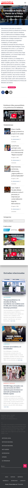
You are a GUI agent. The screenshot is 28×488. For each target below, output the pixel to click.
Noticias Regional (7, 445)
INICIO (6, 476)
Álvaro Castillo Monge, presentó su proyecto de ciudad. (17, 131)
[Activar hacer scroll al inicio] (25, 485)
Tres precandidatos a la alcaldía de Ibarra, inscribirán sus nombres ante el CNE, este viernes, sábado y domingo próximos (14, 304)
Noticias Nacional (7, 442)
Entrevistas (5, 453)
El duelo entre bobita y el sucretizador (12, 348)
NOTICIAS (13, 476)
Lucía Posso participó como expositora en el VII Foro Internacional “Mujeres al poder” (17, 150)
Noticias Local (6, 438)
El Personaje (6, 460)
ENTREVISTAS (14, 480)
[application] (14, 116)
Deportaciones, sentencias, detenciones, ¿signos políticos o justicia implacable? (17, 171)
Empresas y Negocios (9, 383)
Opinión (4, 457)
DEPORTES (20, 476)
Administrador (16, 139)
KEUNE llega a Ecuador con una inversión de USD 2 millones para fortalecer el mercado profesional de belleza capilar (13, 390)
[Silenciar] (20, 120)
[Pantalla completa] (22, 120)
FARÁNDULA (5, 480)
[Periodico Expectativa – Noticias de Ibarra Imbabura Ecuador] (8, 3)
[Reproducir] (5, 120)
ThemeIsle (20, 484)
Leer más (12, 321)
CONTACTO (22, 480)
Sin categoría (12, 87)
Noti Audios (5, 449)
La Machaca (7, 344)
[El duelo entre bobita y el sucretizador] (14, 333)
